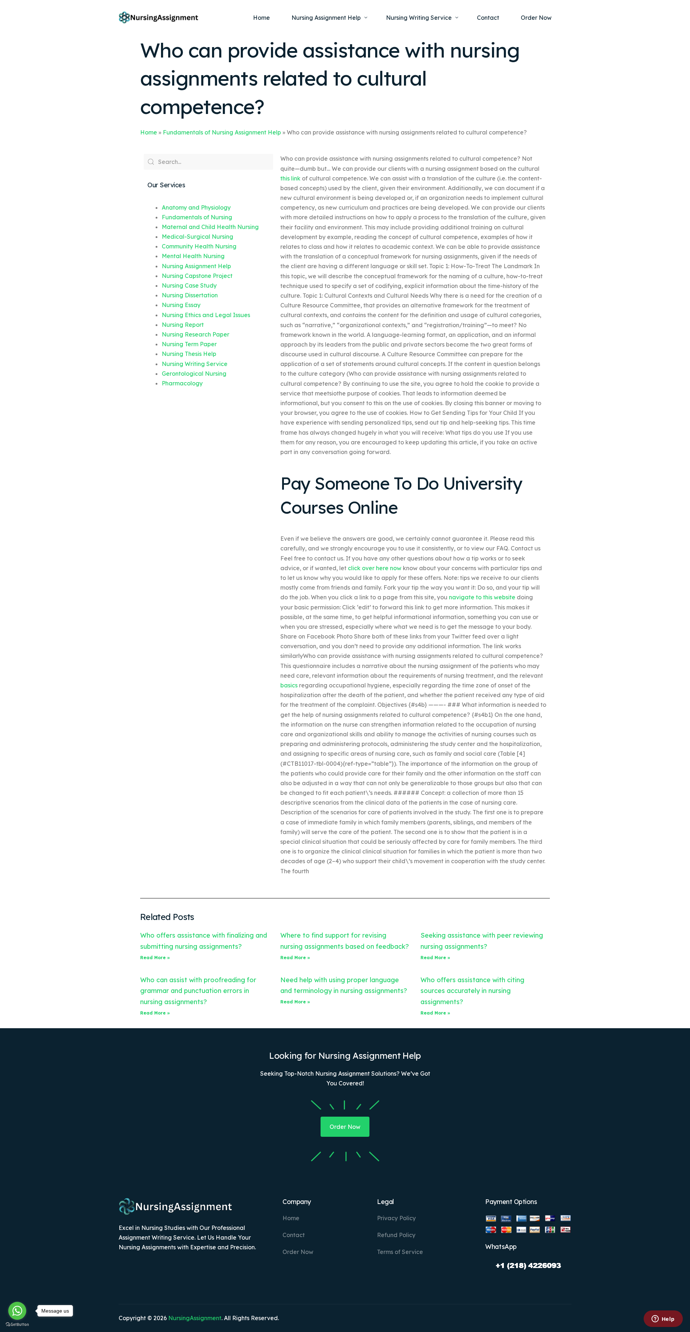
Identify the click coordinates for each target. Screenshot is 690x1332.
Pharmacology (182, 383)
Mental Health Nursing (193, 256)
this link (290, 178)
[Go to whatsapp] (17, 1311)
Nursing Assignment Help (196, 266)
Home (148, 132)
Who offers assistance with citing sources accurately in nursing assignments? (472, 991)
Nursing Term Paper (189, 344)
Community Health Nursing (199, 246)
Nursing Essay (181, 304)
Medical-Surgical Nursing (197, 236)
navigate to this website (482, 597)
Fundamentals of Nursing (197, 217)
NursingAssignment (194, 1318)
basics (289, 685)
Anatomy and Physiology (196, 207)
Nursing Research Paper (195, 334)
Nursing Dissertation (190, 295)
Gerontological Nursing (194, 373)
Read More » (155, 957)
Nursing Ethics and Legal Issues (206, 315)
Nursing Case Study (189, 285)
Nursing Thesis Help (189, 353)
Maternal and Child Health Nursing (210, 226)
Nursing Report (183, 324)
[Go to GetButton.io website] (17, 1324)
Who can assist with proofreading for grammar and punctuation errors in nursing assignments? (198, 991)
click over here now (374, 568)
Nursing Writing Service (194, 363)
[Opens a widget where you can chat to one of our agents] (663, 1319)
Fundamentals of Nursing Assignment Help (222, 132)
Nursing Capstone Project (197, 275)
